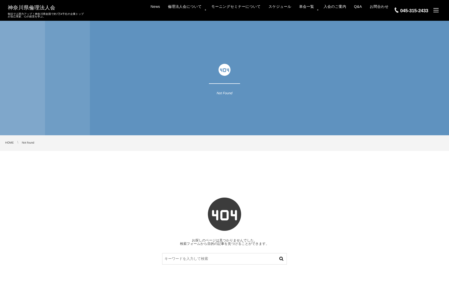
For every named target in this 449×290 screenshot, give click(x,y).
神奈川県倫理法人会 (31, 7)
